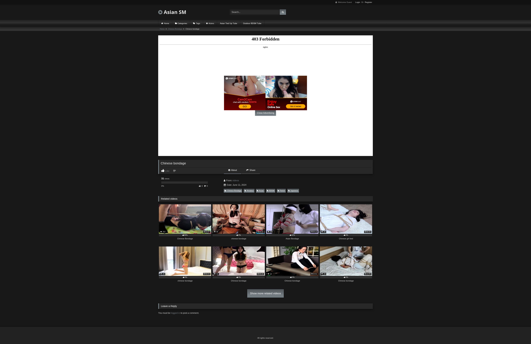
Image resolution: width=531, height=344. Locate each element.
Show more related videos (265, 293)
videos (235, 180)
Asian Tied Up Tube (228, 23)
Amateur (250, 191)
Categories (182, 23)
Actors (211, 23)
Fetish (282, 191)
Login (357, 2)
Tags (198, 23)
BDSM (271, 191)
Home (166, 23)
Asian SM (174, 12)
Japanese (294, 191)
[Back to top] (522, 335)
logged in (175, 313)
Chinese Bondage (175, 29)
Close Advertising (265, 113)
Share (252, 170)
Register (368, 2)
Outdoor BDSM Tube (252, 23)
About (234, 170)
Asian (261, 191)
